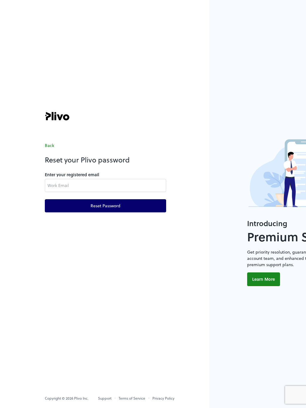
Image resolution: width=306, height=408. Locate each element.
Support (104, 398)
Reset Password (105, 206)
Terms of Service (132, 398)
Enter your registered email (72, 174)
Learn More (263, 279)
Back (49, 145)
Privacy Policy (163, 398)
